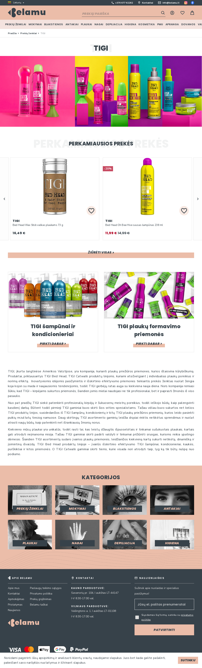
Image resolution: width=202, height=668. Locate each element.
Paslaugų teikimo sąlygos (46, 588)
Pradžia (12, 33)
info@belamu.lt (171, 2)
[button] (4, 198)
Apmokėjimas (16, 599)
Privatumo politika (41, 593)
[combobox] (124, 14)
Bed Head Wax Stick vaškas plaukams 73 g (38, 225)
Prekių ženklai (28, 33)
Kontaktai (147, 2)
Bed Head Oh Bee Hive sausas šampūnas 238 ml (134, 225)
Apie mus (14, 588)
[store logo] (26, 12)
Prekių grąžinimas (40, 599)
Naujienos (14, 610)
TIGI (16, 221)
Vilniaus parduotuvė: (89, 606)
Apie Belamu (22, 578)
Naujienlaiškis (152, 578)
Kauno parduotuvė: (88, 588)
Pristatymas (15, 605)
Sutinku (188, 660)
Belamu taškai (39, 605)
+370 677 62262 (124, 2)
